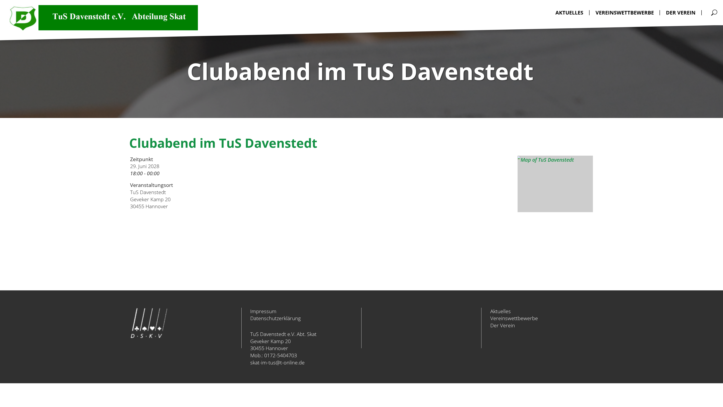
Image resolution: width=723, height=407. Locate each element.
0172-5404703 (280, 355)
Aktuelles (500, 311)
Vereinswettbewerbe (514, 318)
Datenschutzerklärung (275, 318)
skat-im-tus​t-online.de (277, 362)
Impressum (263, 311)
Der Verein (502, 325)
